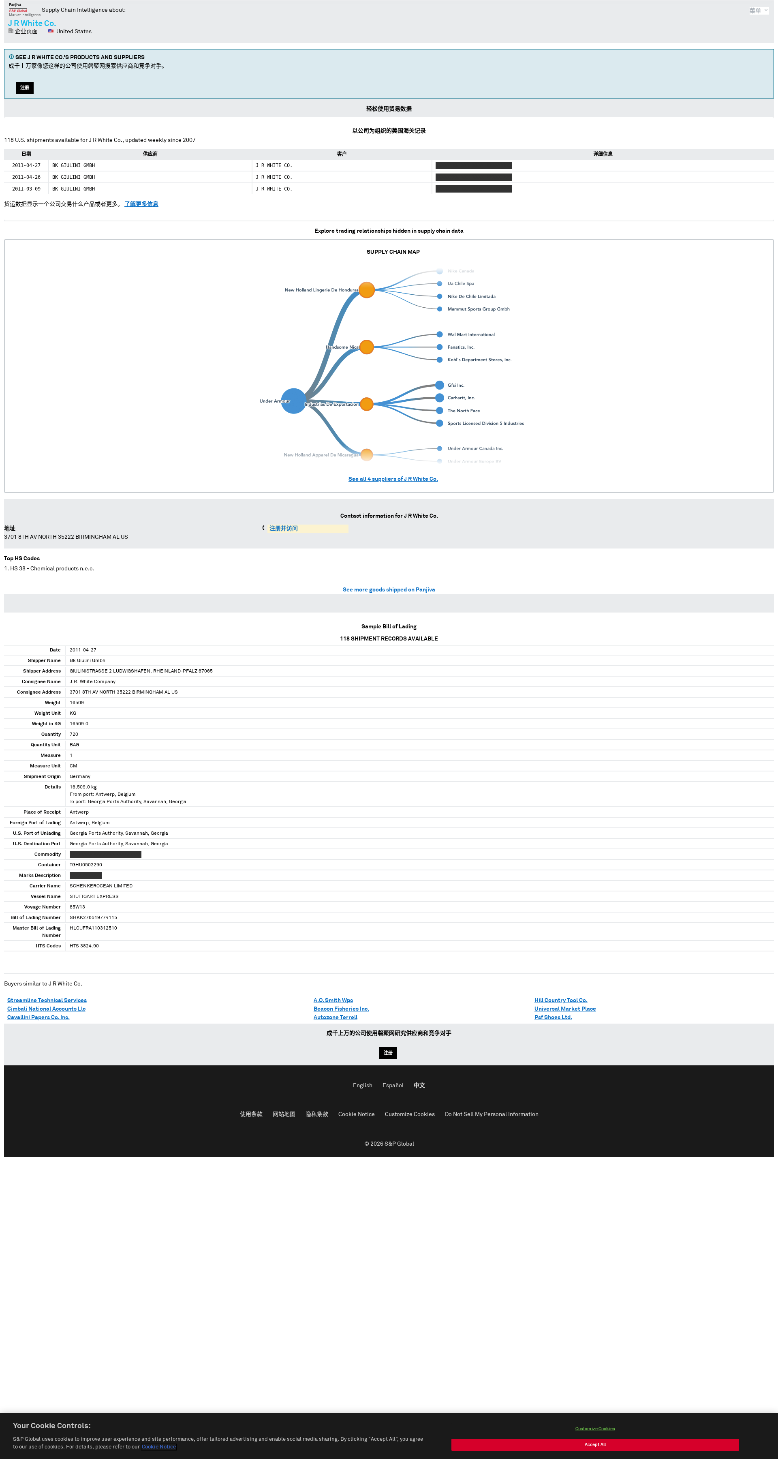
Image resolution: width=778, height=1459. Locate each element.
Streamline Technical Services (47, 1000)
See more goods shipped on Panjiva (389, 590)
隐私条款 (317, 1114)
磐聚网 (25, 9)
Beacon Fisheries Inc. (341, 1009)
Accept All (595, 1444)
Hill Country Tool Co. (561, 1000)
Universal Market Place (565, 1009)
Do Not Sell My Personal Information (492, 1114)
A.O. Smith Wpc (333, 1000)
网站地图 (284, 1114)
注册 (24, 88)
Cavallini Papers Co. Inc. (38, 1017)
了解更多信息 (141, 204)
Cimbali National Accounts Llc (46, 1009)
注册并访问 (283, 528)
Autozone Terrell (335, 1017)
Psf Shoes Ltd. (553, 1017)
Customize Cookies (410, 1114)
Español (393, 1085)
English (362, 1085)
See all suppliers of (393, 479)
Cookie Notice (356, 1114)
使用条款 (251, 1114)
